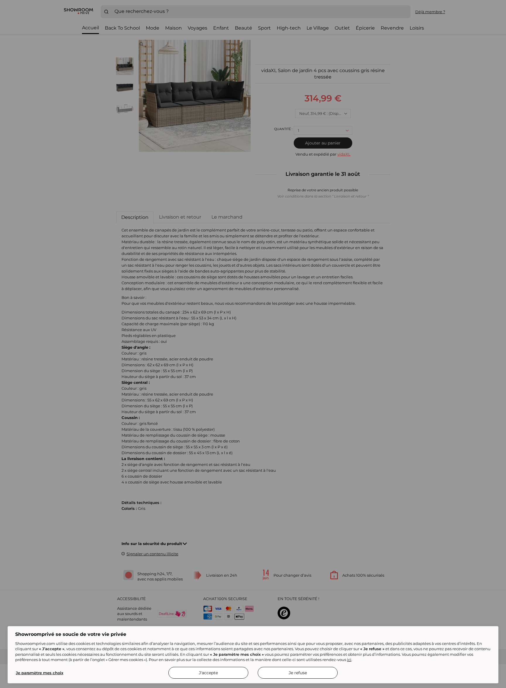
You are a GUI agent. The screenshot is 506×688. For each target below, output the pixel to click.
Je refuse (298, 672)
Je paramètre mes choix (39, 672)
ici (349, 659)
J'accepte (208, 672)
